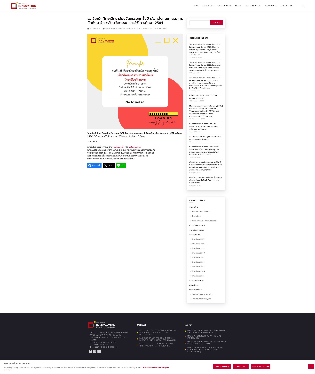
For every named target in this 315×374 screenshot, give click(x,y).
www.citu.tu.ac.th (109, 342)
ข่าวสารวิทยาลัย (132, 28)
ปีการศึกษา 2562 (198, 262)
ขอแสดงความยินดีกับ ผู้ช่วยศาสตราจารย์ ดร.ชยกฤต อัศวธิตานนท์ (205, 138)
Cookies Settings (221, 366)
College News (224, 5)
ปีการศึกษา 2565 (198, 276)
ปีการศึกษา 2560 (198, 253)
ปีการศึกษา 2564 (160, 28)
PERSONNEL (270, 5)
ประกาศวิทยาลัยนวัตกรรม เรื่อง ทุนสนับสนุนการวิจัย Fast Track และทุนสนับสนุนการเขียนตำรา (203, 126)
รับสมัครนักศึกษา (195, 289)
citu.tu (106, 345)
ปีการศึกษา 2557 (198, 239)
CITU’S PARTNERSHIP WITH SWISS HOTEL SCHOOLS (204, 97)
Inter (238, 5)
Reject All (241, 366)
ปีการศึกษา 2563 (198, 266)
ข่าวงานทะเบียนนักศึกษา (200, 211)
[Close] (311, 366)
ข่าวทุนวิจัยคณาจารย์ (197, 225)
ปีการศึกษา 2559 (198, 248)
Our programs (253, 5)
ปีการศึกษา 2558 (198, 244)
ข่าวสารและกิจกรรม (146, 28)
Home (196, 5)
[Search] (303, 6)
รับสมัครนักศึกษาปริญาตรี (201, 299)
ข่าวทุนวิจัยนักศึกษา (196, 230)
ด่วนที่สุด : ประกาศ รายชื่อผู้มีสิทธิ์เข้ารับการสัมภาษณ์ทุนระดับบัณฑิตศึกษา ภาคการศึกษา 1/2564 (205, 180)
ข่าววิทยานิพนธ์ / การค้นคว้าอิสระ (204, 221)
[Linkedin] (99, 351)
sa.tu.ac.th (119, 147)
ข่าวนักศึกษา (120, 28)
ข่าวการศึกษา (110, 28)
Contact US (286, 5)
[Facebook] (90, 351)
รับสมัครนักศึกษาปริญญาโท (202, 294)
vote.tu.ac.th (135, 147)
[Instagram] (94, 351)
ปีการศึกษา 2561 (198, 257)
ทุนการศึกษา (193, 285)
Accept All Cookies (260, 366)
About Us (207, 5)
